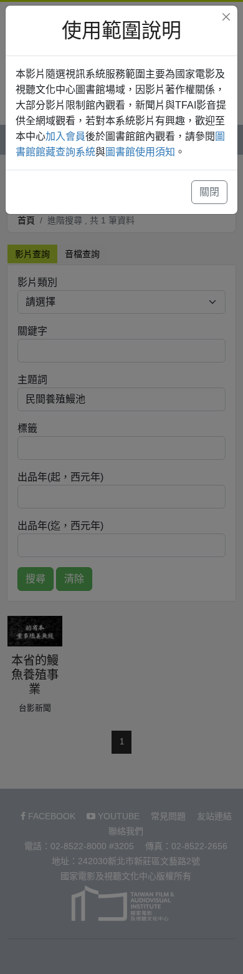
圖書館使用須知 (140, 152)
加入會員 (65, 136)
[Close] (226, 17)
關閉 (209, 192)
